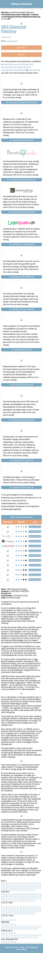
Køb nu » (21, 55)
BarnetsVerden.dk (8, 67)
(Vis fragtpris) (11, 41)
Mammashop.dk (24, 67)
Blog (22, 947)
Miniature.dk (27, 64)
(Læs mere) (6, 37)
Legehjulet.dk (7, 70)
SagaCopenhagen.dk (12, 64)
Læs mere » (21, 48)
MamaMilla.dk (19, 70)
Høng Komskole (21, 4)
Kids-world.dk (34, 70)
